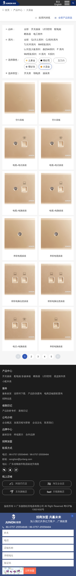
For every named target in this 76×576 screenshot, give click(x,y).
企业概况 (6, 422)
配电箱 (57, 29)
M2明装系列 (30, 54)
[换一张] (13, 570)
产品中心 (17, 10)
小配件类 (6, 381)
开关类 (27, 73)
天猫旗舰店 (58, 491)
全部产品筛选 (65, 17)
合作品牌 (30, 434)
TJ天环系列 (30, 44)
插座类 (46, 73)
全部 (26, 29)
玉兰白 (61, 60)
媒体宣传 (6, 434)
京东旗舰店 (21, 491)
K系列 (51, 54)
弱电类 (36, 73)
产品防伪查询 (35, 393)
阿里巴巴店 (21, 483)
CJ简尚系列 (52, 39)
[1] (10, 3)
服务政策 (6, 393)
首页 (7, 10)
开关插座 (35, 29)
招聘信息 (6, 398)
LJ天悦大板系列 (32, 49)
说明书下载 (19, 393)
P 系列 (60, 49)
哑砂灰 (31, 66)
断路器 (27, 34)
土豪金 (31, 60)
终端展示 (18, 434)
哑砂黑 (46, 60)
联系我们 (48, 422)
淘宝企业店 (58, 483)
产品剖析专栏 (9, 410)
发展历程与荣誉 (22, 422)
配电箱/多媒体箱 (22, 376)
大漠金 (29, 10)
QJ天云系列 (37, 39)
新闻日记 (23, 410)
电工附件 (38, 34)
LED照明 (47, 29)
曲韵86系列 (48, 49)
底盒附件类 (59, 376)
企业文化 (37, 422)
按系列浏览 (44, 17)
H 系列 (42, 54)
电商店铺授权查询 (53, 393)
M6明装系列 (44, 44)
